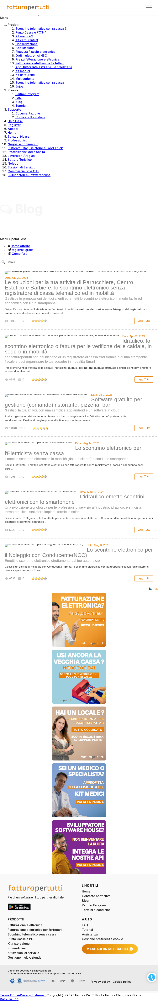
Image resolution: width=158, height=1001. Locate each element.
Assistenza (90, 934)
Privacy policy (100, 981)
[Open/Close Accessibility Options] (151, 977)
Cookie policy (122, 981)
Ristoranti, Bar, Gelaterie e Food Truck (35, 148)
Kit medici (22, 71)
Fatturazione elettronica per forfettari (35, 930)
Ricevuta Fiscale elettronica (35, 52)
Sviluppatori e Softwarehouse (29, 175)
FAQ (18, 98)
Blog (18, 102)
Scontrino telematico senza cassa (39, 82)
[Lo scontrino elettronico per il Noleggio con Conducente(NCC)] (44, 545)
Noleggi (13, 163)
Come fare (19, 254)
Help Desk (15, 121)
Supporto (14, 109)
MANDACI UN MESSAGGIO (107, 949)
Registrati (14, 125)
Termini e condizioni (96, 910)
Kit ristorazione (19, 943)
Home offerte (20, 246)
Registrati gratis (22, 250)
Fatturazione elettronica (25, 925)
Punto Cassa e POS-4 (30, 32)
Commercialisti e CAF (23, 171)
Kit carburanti (25, 75)
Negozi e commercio (23, 144)
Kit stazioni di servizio (23, 953)
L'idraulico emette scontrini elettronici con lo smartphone (74, 499)
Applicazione (25, 48)
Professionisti (17, 140)
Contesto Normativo (30, 117)
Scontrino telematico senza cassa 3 (41, 28)
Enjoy (19, 86)
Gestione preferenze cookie (102, 939)
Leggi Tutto (144, 320)
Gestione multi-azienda (24, 957)
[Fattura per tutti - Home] (28, 7)
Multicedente (24, 79)
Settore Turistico (20, 160)
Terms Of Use (10, 995)
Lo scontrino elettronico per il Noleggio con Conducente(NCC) (79, 552)
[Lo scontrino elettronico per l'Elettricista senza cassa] (38, 443)
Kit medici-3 (24, 36)
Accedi (13, 129)
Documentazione (27, 113)
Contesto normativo (96, 896)
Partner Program (27, 94)
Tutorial (20, 106)
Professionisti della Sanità (26, 152)
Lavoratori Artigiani (21, 156)
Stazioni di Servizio (21, 167)
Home (12, 133)
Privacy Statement (33, 995)
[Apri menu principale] (147, 7)
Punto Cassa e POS (21, 939)
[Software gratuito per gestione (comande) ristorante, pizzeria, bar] (46, 395)
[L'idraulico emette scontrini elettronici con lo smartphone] (40, 492)
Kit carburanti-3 (26, 40)
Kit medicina (17, 948)
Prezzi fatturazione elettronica (37, 59)
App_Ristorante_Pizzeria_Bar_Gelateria (43, 67)
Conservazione (26, 44)
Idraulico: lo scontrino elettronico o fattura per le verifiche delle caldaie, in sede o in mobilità (78, 346)
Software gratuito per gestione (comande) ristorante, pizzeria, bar (73, 402)
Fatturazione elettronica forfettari (39, 63)
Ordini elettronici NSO (31, 55)
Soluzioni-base (18, 136)
